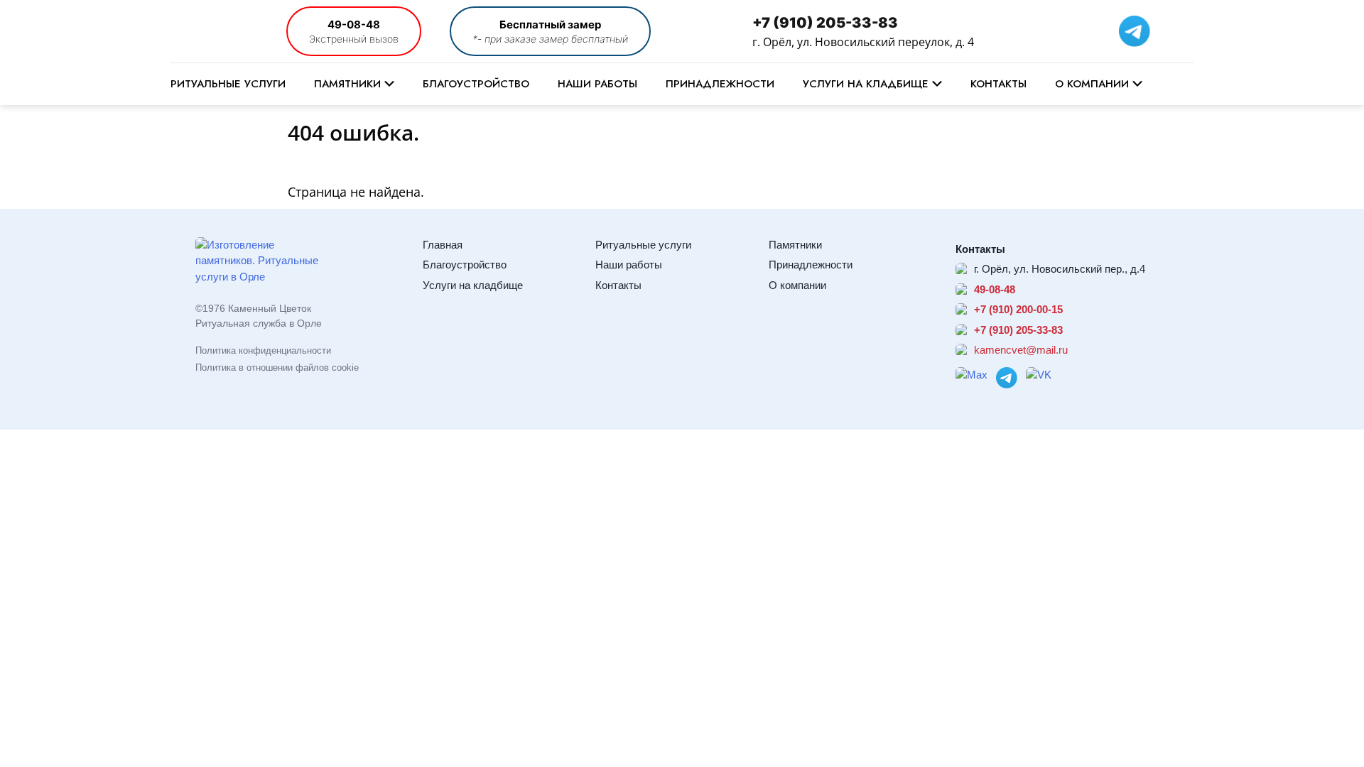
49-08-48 (354, 24)
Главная (442, 245)
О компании (1092, 84)
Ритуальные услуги (228, 84)
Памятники (347, 84)
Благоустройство (476, 84)
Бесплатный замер (550, 24)
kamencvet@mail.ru (1021, 350)
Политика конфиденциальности (263, 350)
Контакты (998, 84)
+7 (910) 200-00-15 (1018, 309)
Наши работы (597, 84)
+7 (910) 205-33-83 (825, 22)
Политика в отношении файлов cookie (277, 367)
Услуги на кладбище (866, 84)
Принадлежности (720, 84)
